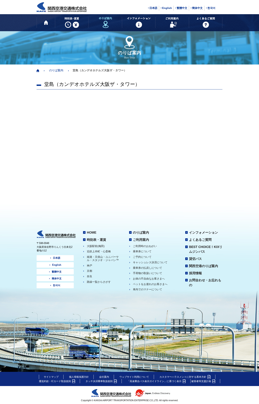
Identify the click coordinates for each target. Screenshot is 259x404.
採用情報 (195, 273)
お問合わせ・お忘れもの (205, 282)
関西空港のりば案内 (203, 266)
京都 (89, 270)
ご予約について (142, 256)
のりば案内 (56, 70)
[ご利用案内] (172, 22)
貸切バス (195, 259)
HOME (91, 232)
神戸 (89, 265)
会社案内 (104, 376)
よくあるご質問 (200, 240)
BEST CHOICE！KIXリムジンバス (205, 249)
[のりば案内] (105, 22)
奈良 (89, 276)
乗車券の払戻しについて (147, 267)
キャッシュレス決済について (150, 262)
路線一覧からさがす (99, 281)
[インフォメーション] (138, 22)
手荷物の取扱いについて (147, 273)
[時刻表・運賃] (71, 22)
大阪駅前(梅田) (96, 246)
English (167, 7)
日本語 (153, 7)
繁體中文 (182, 7)
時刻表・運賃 (96, 240)
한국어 (211, 7)
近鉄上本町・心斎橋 (99, 251)
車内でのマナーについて (147, 289)
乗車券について (142, 251)
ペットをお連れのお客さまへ (150, 284)
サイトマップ (51, 376)
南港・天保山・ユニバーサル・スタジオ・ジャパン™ (103, 258)
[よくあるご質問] (205, 22)
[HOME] (46, 22)
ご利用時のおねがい (145, 246)
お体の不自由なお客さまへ (149, 278)
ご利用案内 (141, 240)
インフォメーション (203, 232)
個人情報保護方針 (79, 376)
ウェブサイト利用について (134, 376)
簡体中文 (197, 7)
